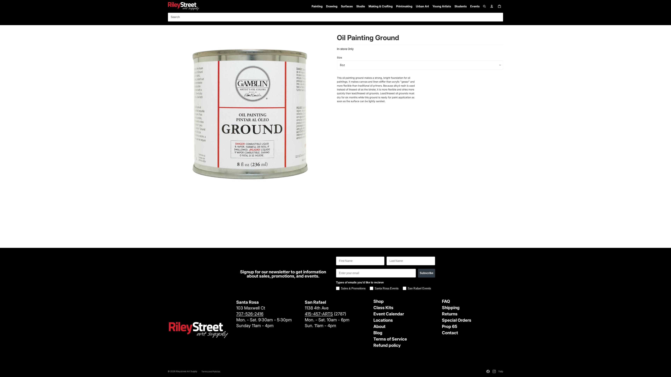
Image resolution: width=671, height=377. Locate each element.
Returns (449, 313)
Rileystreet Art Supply (186, 371)
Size (339, 57)
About (379, 326)
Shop (378, 301)
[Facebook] (488, 371)
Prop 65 (449, 326)
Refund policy (387, 345)
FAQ (446, 301)
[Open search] (484, 6)
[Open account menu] (492, 6)
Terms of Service (390, 339)
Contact (450, 332)
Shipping (451, 307)
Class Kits (383, 307)
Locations (383, 320)
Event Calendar (388, 313)
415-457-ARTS (319, 313)
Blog (377, 332)
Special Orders (456, 320)
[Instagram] (494, 371)
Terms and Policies (210, 371)
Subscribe (426, 273)
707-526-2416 (249, 313)
